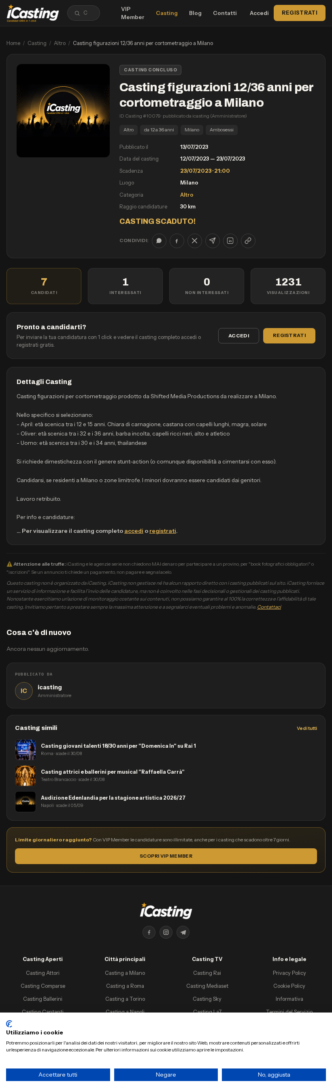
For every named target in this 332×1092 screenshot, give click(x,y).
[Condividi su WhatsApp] (159, 241)
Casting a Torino (125, 998)
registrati (162, 530)
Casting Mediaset (207, 986)
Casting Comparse (43, 986)
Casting (167, 13)
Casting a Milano (125, 973)
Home (13, 43)
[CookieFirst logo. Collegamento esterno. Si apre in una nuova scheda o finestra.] (9, 1024)
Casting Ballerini (42, 998)
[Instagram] (166, 932)
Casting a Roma (125, 986)
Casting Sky (207, 998)
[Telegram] (183, 932)
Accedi (259, 13)
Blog (195, 13)
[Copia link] (248, 241)
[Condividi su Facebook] (177, 241)
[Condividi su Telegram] (212, 241)
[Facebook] (149, 932)
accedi (133, 530)
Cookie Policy (289, 986)
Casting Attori (43, 973)
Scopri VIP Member (166, 856)
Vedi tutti (307, 728)
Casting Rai (207, 973)
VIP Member (133, 13)
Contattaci (269, 607)
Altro (60, 43)
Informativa (289, 998)
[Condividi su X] (194, 241)
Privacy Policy (289, 973)
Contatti (225, 13)
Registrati (299, 12)
